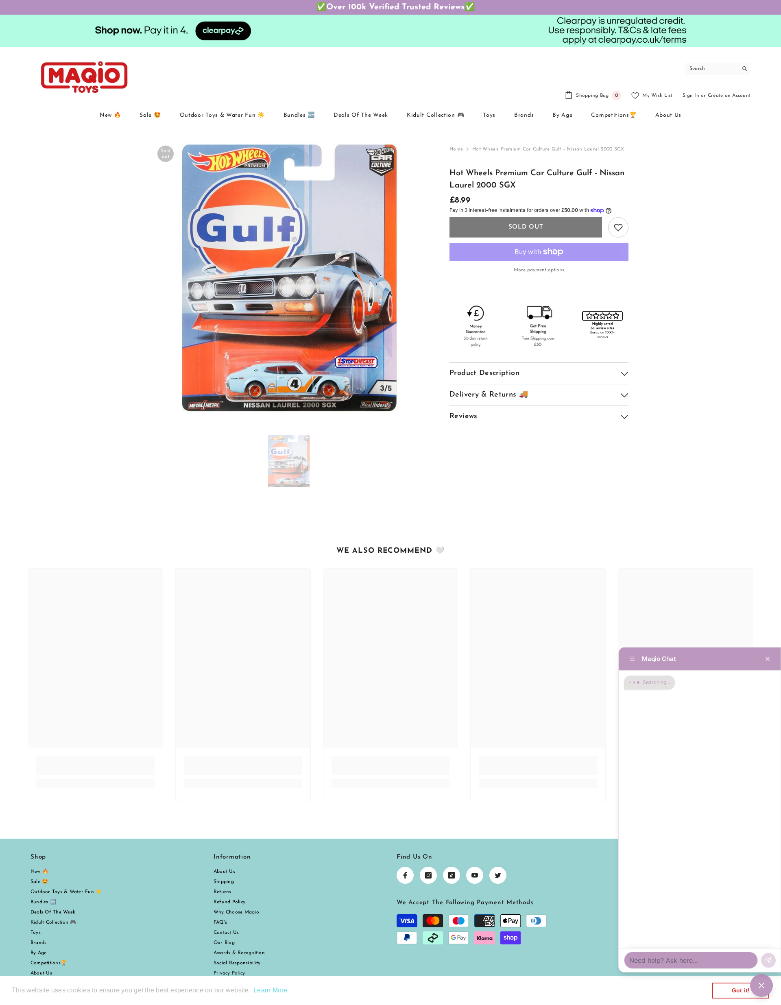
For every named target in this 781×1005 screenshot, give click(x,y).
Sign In (691, 95)
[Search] (717, 69)
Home (456, 149)
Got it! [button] (741, 990)
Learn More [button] (270, 990)
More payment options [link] (539, 270)
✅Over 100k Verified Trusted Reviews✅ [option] (390, 7)
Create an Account (729, 95)
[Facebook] (405, 875)
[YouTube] (474, 875)
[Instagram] (428, 875)
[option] (289, 277)
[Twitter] (497, 875)
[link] (95, 770)
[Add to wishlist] (618, 227)
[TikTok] (451, 875)
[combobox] (711, 69)
